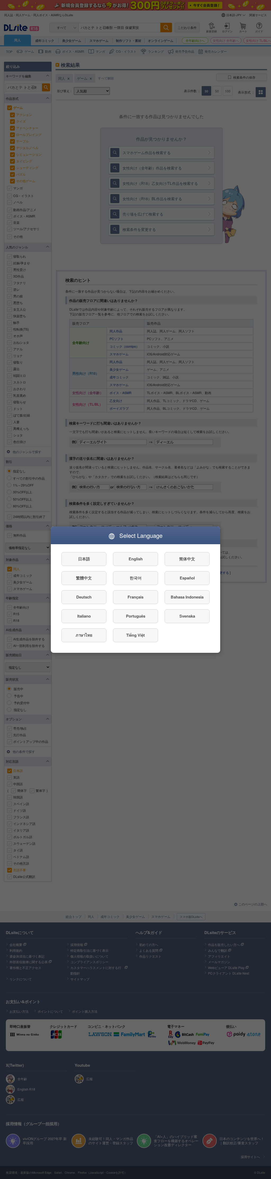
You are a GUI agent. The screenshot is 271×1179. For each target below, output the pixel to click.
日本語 (84, 559)
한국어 (136, 578)
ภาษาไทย (84, 635)
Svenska (187, 616)
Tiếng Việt (135, 635)
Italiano (84, 616)
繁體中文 (84, 578)
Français (135, 597)
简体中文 (187, 559)
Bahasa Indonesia (187, 597)
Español (187, 578)
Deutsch (84, 597)
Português (135, 616)
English (136, 559)
